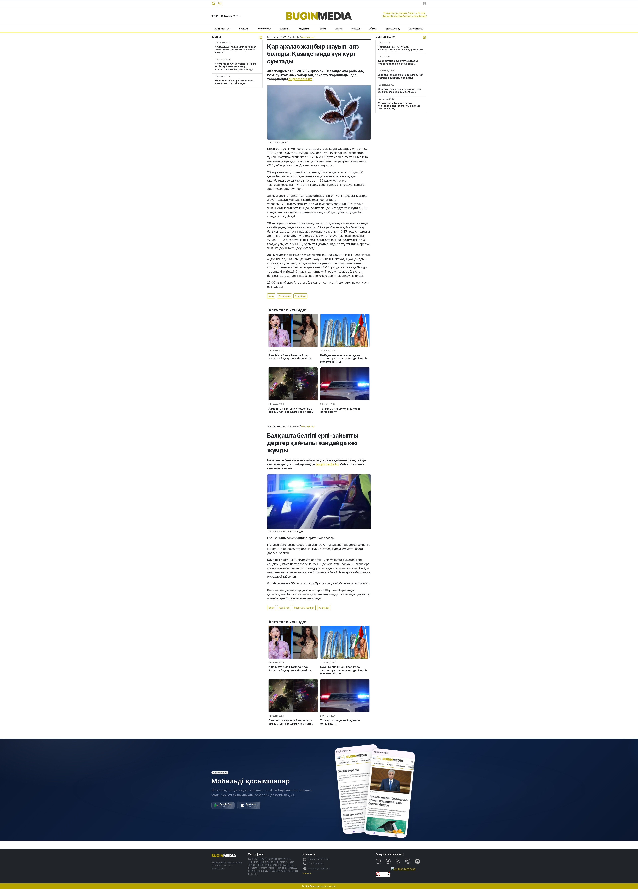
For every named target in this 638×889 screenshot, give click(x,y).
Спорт (338, 28)
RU (219, 3)
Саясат (243, 28)
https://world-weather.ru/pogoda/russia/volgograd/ (404, 16)
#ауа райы (284, 296)
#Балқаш (324, 607)
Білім (323, 28)
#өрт (271, 607)
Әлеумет (285, 28)
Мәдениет (305, 28)
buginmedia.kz (300, 79)
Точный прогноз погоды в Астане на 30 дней (404, 13)
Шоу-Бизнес (416, 28)
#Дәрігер (284, 607)
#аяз (271, 296)
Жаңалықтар (222, 28)
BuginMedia (293, 37)
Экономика (264, 28)
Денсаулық (393, 28)
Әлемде (355, 28)
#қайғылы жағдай (304, 607)
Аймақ (373, 28)
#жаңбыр (300, 296)
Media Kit (307, 873)
